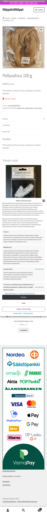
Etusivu (7, 18)
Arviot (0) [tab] (6, 131)
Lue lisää (23, 330)
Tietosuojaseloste (28, 313)
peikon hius (21, 108)
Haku (23, 510)
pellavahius (29, 108)
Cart (36, 508)
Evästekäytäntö (17, 313)
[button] (44, 201)
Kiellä (23, 303)
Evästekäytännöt (9, 471)
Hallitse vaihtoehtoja (24, 309)
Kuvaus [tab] (5, 119)
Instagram (6, 485)
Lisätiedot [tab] (6, 125)
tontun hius (38, 108)
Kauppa (13, 18)
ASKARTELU (21, 18)
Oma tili (8, 510)
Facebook (6, 481)
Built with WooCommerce (27, 501)
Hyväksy (23, 297)
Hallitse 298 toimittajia (10, 293)
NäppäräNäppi (13, 9)
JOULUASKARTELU (33, 18)
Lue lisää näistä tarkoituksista (26, 293)
